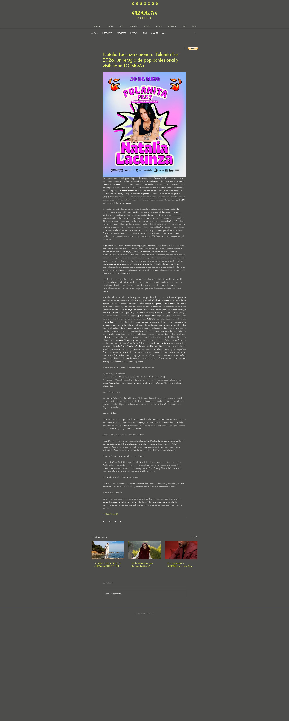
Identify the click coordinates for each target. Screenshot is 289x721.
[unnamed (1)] (149, 3)
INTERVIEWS (107, 33)
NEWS (144, 33)
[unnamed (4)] (137, 3)
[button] (195, 33)
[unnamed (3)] (141, 3)
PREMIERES (121, 33)
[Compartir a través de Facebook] (104, 522)
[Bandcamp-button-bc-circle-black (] (145, 3)
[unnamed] (157, 3)
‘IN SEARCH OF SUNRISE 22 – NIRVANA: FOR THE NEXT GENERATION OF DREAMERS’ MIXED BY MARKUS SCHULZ (107, 564)
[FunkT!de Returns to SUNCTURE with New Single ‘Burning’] (181, 550)
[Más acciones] (185, 48)
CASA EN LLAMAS (158, 33)
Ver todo (195, 537)
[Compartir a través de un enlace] (120, 522)
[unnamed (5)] (153, 3)
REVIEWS (134, 33)
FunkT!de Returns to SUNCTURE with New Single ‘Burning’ (180, 564)
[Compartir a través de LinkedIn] (115, 522)
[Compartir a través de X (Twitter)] (109, 522)
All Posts (94, 33)
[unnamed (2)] (133, 3)
